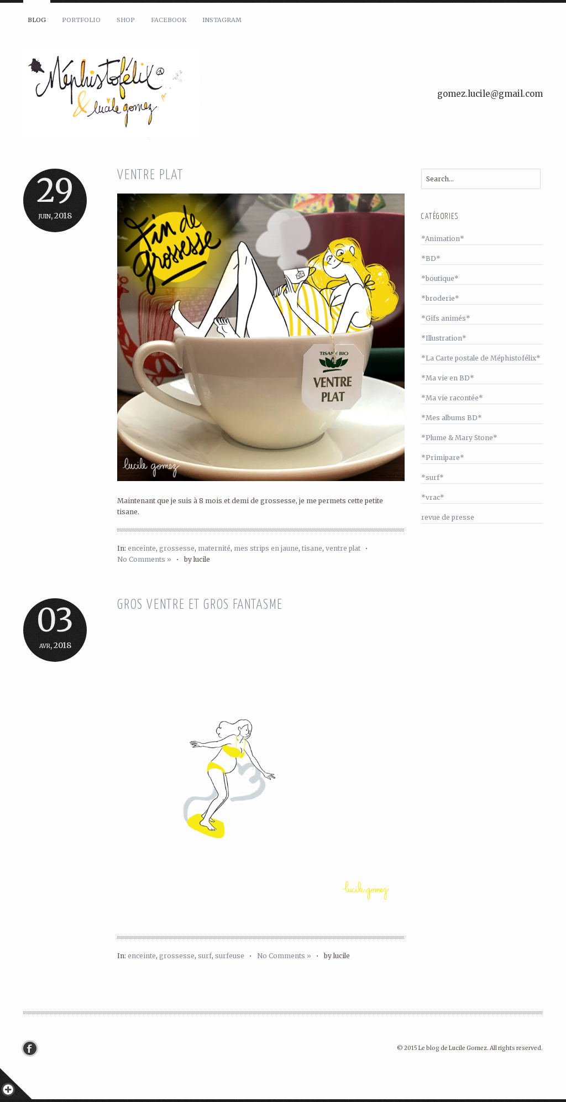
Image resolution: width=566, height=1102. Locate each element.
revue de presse (447, 517)
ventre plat (343, 548)
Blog (37, 20)
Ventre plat (150, 175)
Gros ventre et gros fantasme (199, 605)
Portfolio (81, 20)
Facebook (168, 20)
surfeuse (229, 956)
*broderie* (440, 298)
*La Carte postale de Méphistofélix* (481, 358)
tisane (312, 548)
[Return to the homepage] (156, 94)
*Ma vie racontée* (452, 398)
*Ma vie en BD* (447, 378)
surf (205, 956)
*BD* (431, 258)
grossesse (177, 548)
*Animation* (442, 238)
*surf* (432, 477)
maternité (214, 548)
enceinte (142, 548)
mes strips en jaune (266, 548)
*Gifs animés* (445, 318)
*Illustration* (444, 338)
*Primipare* (442, 457)
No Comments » (144, 559)
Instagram (222, 20)
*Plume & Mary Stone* (459, 438)
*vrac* (432, 497)
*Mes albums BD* (451, 418)
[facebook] (32, 1048)
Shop (126, 20)
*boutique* (440, 278)
